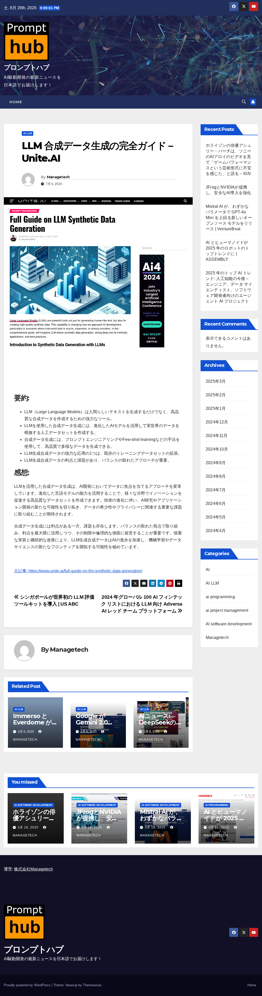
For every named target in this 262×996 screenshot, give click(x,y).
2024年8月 (216, 476)
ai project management (227, 610)
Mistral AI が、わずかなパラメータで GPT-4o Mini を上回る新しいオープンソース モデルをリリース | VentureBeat (229, 217)
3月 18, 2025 (28, 827)
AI (208, 569)
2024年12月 (217, 422)
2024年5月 (216, 517)
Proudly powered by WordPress (27, 985)
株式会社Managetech (33, 869)
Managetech (58, 177)
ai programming (220, 597)
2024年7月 (216, 490)
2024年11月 (217, 435)
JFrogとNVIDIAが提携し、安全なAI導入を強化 (99, 818)
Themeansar (92, 985)
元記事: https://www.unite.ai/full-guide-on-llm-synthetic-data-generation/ (78, 571)
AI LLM (27, 133)
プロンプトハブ (26, 67)
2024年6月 (216, 503)
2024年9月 (216, 463)
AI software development (229, 624)
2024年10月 (217, 449)
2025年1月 (216, 408)
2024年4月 (216, 530)
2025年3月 (216, 381)
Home (15, 102)
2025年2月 (216, 395)
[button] (244, 102)
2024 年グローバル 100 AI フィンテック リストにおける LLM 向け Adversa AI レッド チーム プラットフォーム (141, 604)
